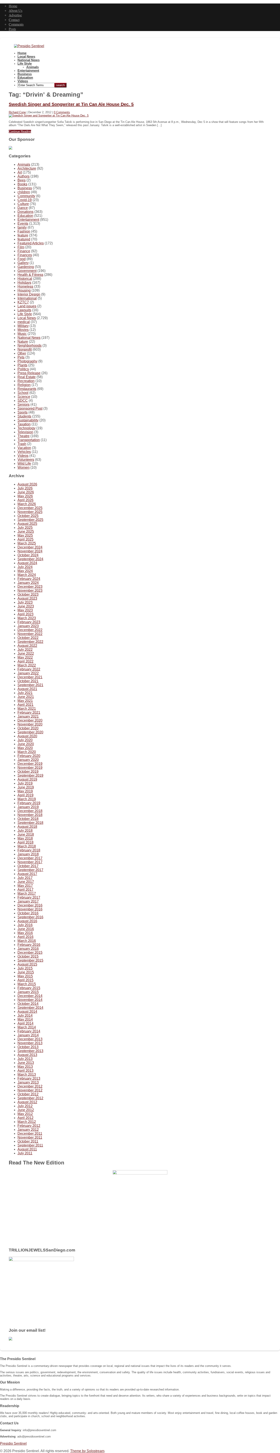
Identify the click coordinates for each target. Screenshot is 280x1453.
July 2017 (25, 878)
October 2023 (28, 594)
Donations (25, 212)
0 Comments (62, 112)
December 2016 (30, 905)
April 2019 (25, 795)
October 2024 (28, 555)
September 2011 (30, 1145)
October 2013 (28, 1047)
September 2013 (30, 1051)
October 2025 (28, 516)
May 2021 (25, 701)
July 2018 (25, 830)
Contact (14, 19)
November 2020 (30, 724)
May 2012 (25, 1114)
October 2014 (28, 1004)
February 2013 (29, 1078)
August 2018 (27, 826)
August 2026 (27, 484)
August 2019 (27, 779)
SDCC (23, 400)
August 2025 (27, 524)
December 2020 (30, 720)
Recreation (26, 381)
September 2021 (30, 685)
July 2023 (25, 602)
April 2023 (25, 614)
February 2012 (29, 1126)
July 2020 (25, 740)
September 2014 (30, 1007)
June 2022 (26, 653)
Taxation (24, 424)
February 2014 (29, 1031)
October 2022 (28, 638)
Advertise (15, 15)
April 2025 (25, 539)
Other (22, 353)
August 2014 (27, 1011)
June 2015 (26, 972)
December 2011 (30, 1133)
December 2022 (30, 630)
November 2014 (30, 1000)
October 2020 (28, 728)
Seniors (24, 404)
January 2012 (28, 1129)
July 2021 (25, 693)
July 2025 (25, 527)
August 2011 (27, 1149)
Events (23, 223)
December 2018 (30, 811)
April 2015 (25, 980)
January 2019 (28, 807)
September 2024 (30, 559)
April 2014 (25, 1023)
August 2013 (27, 1055)
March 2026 (27, 504)
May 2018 (25, 838)
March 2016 (27, 941)
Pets (21, 357)
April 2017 (25, 889)
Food (22, 259)
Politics (23, 369)
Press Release (29, 373)
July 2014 (25, 1015)
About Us (15, 10)
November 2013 (30, 1043)
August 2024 (27, 563)
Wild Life (24, 463)
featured (24, 239)
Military (23, 326)
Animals (32, 67)
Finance (24, 251)
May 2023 (25, 610)
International (27, 298)
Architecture (27, 168)
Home (13, 5)
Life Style (25, 63)
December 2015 (30, 952)
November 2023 (30, 590)
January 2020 (28, 760)
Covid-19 (25, 200)
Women (24, 467)
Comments (16, 24)
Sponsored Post (30, 408)
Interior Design (29, 294)
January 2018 (28, 854)
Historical (25, 278)
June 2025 (26, 531)
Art (20, 172)
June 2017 (26, 882)
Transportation (29, 440)
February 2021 (29, 712)
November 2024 (30, 551)
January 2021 (28, 716)
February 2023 (29, 622)
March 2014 (27, 1027)
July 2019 (25, 783)
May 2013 (25, 1066)
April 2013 (25, 1070)
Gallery (23, 263)
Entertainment (28, 70)
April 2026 (25, 500)
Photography (27, 361)
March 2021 (27, 708)
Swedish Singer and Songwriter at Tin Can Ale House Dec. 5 (71, 104)
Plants (22, 365)
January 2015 (28, 992)
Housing (24, 290)
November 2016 (30, 909)
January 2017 (28, 901)
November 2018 (30, 815)
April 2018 (25, 842)
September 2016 (30, 917)
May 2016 (25, 933)
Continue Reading (20, 131)
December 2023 (30, 586)
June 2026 (26, 492)
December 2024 (30, 547)
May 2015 (25, 976)
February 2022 (29, 669)
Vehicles (24, 452)
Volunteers (26, 459)
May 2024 (25, 571)
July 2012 (25, 1106)
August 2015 (27, 964)
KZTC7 (23, 302)
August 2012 (27, 1102)
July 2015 (25, 968)
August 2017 (27, 874)
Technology (26, 428)
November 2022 (30, 634)
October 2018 (28, 819)
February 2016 (29, 945)
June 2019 (26, 787)
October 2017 (28, 866)
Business (25, 74)
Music (22, 334)
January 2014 (28, 1035)
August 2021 (27, 689)
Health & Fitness (30, 275)
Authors (24, 176)
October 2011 (28, 1141)
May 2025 (25, 535)
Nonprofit (25, 349)
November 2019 (30, 767)
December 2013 (30, 1039)
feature (23, 235)
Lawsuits (24, 310)
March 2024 (27, 575)
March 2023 (27, 618)
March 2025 (27, 543)
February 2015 (29, 988)
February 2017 (29, 897)
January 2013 (28, 1082)
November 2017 (30, 862)
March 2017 (27, 893)
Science (24, 396)
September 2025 (30, 520)
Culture (23, 204)
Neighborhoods (30, 345)
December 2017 (30, 858)
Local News (26, 56)
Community (26, 196)
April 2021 (25, 704)
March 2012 (27, 1122)
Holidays (24, 282)
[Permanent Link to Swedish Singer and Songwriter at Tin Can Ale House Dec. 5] (49, 115)
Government (27, 271)
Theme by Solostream (87, 1451)
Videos (23, 81)
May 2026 (25, 496)
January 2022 (28, 673)
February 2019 (29, 803)
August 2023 (27, 598)
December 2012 (30, 1086)
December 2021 (30, 677)
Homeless (25, 286)
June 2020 (26, 744)
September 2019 (30, 775)
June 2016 (26, 929)
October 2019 (28, 771)
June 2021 (26, 697)
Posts (12, 28)
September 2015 (30, 960)
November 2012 (30, 1090)
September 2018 (30, 823)
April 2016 (25, 937)
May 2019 (25, 791)
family (22, 227)
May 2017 (25, 885)
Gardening (26, 267)
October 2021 (28, 681)
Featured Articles (31, 243)
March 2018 (27, 846)
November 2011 (30, 1137)
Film (21, 247)
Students (24, 416)
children (24, 192)
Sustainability (28, 420)
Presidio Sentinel (13, 1443)
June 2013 (26, 1063)
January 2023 (28, 626)
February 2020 (29, 756)
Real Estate (27, 377)
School (23, 393)
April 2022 (25, 661)
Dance (23, 208)
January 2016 (28, 948)
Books (22, 184)
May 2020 (25, 748)
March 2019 (27, 799)
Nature (23, 341)
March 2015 (27, 984)
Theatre (24, 436)
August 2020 (27, 736)
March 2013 (27, 1074)
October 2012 (28, 1094)
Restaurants (27, 389)
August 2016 (27, 921)
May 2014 (25, 1019)
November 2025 (30, 512)
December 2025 (30, 508)
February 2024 (29, 579)
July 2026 (25, 488)
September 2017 (30, 870)
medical (24, 322)
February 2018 (29, 850)
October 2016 (28, 913)
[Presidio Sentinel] (29, 46)
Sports (23, 412)
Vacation (24, 448)
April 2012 (25, 1118)
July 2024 (25, 567)
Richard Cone (17, 112)
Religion (24, 385)
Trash (22, 444)
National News (29, 60)
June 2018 (26, 834)
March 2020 (27, 752)
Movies (23, 330)
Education (25, 77)
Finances (25, 255)
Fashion (24, 231)
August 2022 (27, 645)
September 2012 (30, 1098)
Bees (22, 180)
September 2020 (30, 732)
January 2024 (28, 583)
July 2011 (25, 1153)
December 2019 (30, 764)
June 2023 (26, 606)
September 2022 (30, 642)
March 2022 (27, 665)
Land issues (27, 306)
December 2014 (30, 996)
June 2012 (26, 1110)
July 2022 (25, 649)
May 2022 (25, 657)
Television (25, 432)
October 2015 (28, 956)
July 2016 (25, 925)
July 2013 (25, 1059)
